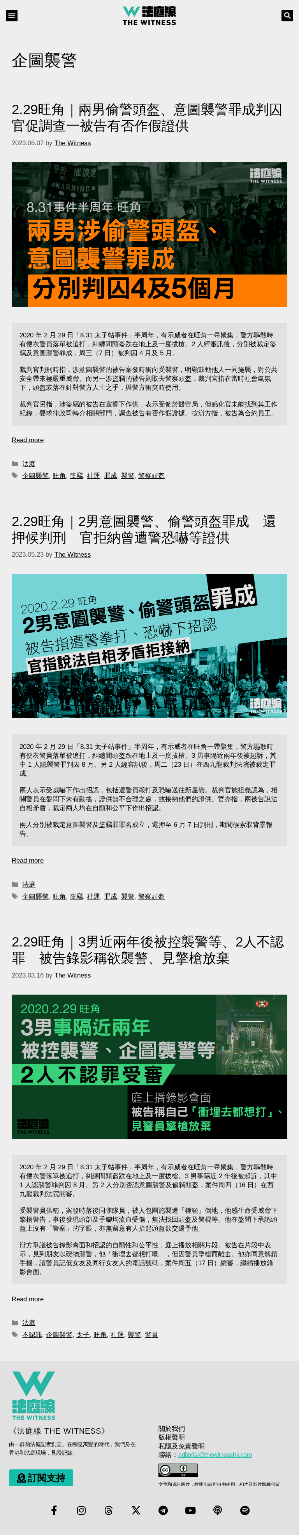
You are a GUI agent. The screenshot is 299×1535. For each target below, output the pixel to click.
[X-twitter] (136, 1510)
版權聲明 (171, 1437)
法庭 (28, 464)
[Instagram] (81, 1510)
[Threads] (108, 1510)
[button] (12, 15)
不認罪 (32, 1335)
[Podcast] (217, 1510)
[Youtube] (190, 1510)
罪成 (110, 475)
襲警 (127, 475)
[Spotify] (245, 1510)
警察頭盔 (151, 475)
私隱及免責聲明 (181, 1446)
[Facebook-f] (54, 1510)
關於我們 (171, 1429)
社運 (93, 475)
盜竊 (76, 475)
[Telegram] (163, 1510)
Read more (28, 440)
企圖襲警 (35, 475)
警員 (151, 1335)
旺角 (59, 475)
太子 (83, 1335)
